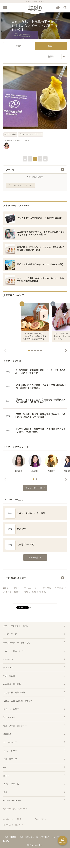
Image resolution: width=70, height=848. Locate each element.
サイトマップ (57, 837)
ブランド (10, 169)
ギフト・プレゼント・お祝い (16, 626)
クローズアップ (10, 759)
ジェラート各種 (10, 134)
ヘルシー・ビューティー (14, 651)
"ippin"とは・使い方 (12, 825)
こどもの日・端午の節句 (14, 692)
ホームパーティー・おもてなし (17, 643)
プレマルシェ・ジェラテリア (30, 134)
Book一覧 (39, 819)
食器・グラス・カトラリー (15, 726)
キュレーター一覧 (11, 819)
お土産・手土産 (10, 634)
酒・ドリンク (9, 717)
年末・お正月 (9, 676)
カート (58, 7)
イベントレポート (11, 751)
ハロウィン (8, 659)
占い (5, 767)
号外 (5, 792)
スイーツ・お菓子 (11, 709)
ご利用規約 (44, 837)
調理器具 (7, 734)
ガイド (6, 776)
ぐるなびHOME (9, 837)
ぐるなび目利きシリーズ (28, 837)
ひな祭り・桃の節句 (12, 684)
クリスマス (8, 667)
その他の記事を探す (16, 577)
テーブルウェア (10, 742)
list (30, 607)
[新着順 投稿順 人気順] (56, 56)
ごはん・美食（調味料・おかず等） (19, 701)
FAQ (5, 841)
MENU (5, 7)
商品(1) (51, 46)
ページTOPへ (35, 600)
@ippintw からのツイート (15, 808)
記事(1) (19, 46)
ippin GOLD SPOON (12, 800)
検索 (65, 7)
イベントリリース (11, 784)
